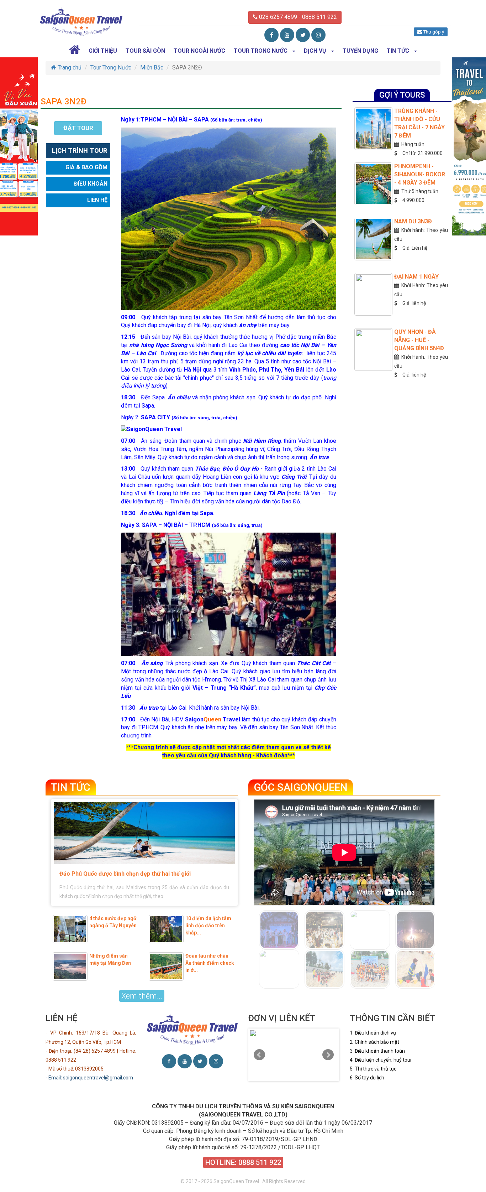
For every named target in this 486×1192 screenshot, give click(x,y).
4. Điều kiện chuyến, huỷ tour (381, 1060)
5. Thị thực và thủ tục (373, 1069)
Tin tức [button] (398, 50)
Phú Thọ (270, 369)
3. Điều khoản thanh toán (377, 1051)
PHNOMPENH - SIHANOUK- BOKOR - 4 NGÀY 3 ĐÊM (419, 174)
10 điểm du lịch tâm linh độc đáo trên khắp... (208, 926)
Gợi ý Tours (401, 94)
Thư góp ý (433, 32)
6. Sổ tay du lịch (367, 1077)
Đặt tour (78, 127)
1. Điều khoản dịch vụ (373, 1033)
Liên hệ (97, 200)
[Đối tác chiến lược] (293, 1033)
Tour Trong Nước (110, 67)
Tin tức (70, 787)
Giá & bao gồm (86, 167)
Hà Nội (192, 369)
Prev (259, 1055)
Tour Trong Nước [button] (260, 50)
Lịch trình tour (79, 151)
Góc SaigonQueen (301, 787)
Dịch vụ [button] (315, 50)
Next (328, 1055)
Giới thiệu (103, 50)
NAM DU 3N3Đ (413, 221)
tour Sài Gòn (145, 50)
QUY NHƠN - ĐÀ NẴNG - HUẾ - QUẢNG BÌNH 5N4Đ (419, 340)
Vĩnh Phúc (242, 369)
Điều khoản (90, 184)
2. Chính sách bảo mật (374, 1042)
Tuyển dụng (360, 50)
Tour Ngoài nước (199, 50)
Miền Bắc (151, 67)
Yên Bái (294, 369)
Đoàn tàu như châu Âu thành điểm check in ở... (209, 963)
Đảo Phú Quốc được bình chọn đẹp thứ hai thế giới (125, 873)
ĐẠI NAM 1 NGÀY (416, 276)
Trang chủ (68, 67)
